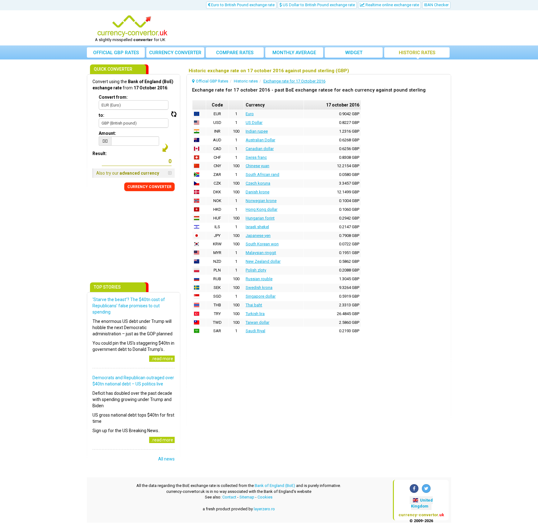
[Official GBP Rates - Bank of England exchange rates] (132, 25)
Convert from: (113, 97)
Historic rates (417, 52)
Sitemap (246, 497)
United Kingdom (422, 503)
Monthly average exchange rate (294, 54)
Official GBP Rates (116, 52)
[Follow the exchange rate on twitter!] (426, 488)
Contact (229, 497)
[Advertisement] (314, 28)
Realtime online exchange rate (392, 4)
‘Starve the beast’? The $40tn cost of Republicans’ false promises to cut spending (128, 305)
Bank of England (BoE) (275, 485)
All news (166, 458)
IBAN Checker (436, 4)
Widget (353, 52)
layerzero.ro (264, 509)
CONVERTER (149, 187)
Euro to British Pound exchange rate (242, 4)
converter (175, 52)
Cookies (264, 497)
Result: (99, 153)
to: (101, 115)
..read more (162, 358)
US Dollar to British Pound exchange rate (318, 4)
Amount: (107, 133)
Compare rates (234, 52)
